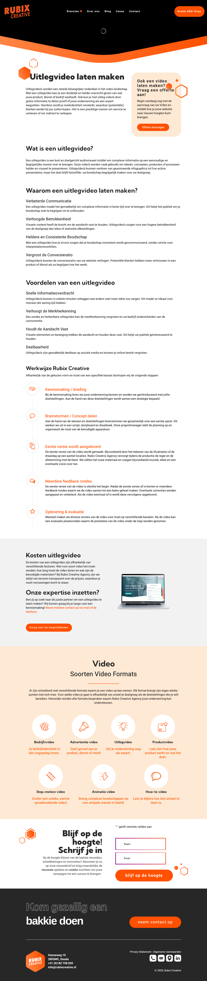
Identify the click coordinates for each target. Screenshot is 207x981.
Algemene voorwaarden (167, 952)
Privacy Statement (140, 952)
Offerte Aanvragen (153, 127)
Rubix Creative (172, 971)
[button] (49, 628)
